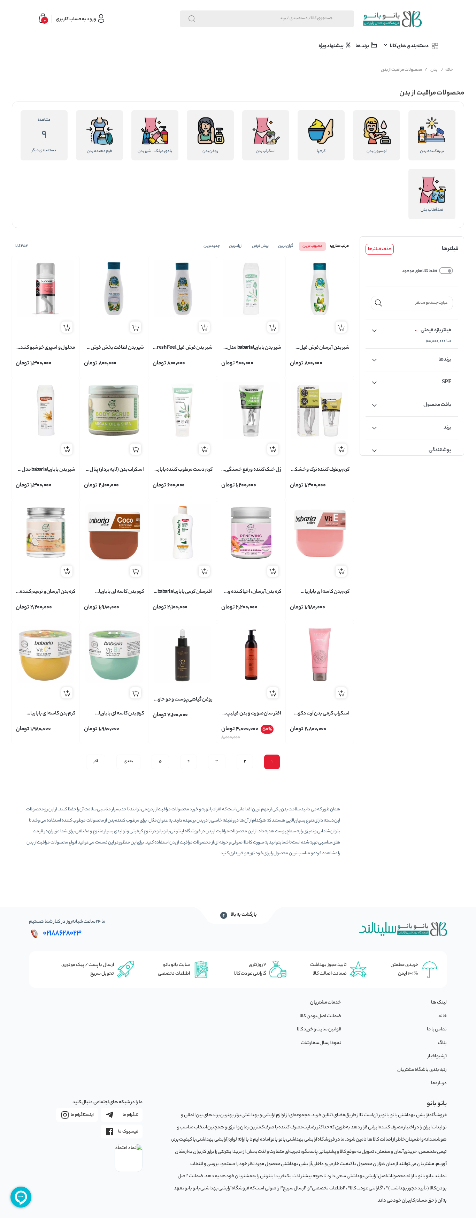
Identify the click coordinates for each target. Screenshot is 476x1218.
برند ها (362, 46)
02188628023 (62, 933)
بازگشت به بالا (244, 915)
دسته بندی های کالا (409, 46)
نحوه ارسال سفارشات (321, 1043)
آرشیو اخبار (437, 1056)
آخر (95, 761)
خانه (447, 70)
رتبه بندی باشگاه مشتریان (422, 1070)
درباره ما (439, 1083)
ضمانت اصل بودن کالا (320, 1016)
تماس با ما (437, 1030)
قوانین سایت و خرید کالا (319, 1030)
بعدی (128, 761)
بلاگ (442, 1043)
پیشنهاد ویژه (331, 46)
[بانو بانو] (392, 18)
